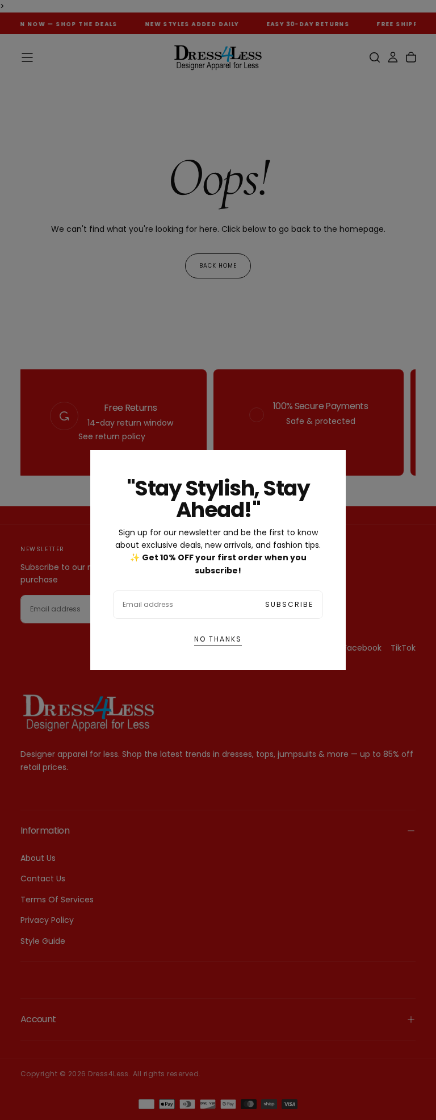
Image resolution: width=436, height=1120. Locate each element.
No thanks (218, 639)
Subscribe (289, 604)
